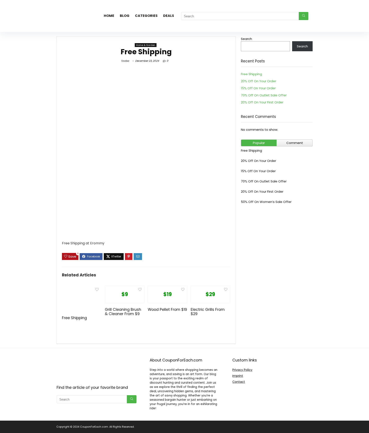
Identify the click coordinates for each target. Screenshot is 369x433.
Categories (146, 15)
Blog (124, 15)
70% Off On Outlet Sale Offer (264, 95)
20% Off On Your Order (258, 81)
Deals (168, 15)
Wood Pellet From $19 (167, 309)
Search (246, 39)
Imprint (237, 376)
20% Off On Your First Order (262, 102)
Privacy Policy (242, 370)
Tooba (125, 61)
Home (109, 15)
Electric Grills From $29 (208, 311)
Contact (238, 382)
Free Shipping (74, 317)
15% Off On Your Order (258, 88)
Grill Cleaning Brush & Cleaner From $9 (123, 311)
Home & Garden (145, 45)
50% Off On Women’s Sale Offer (266, 202)
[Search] (303, 16)
